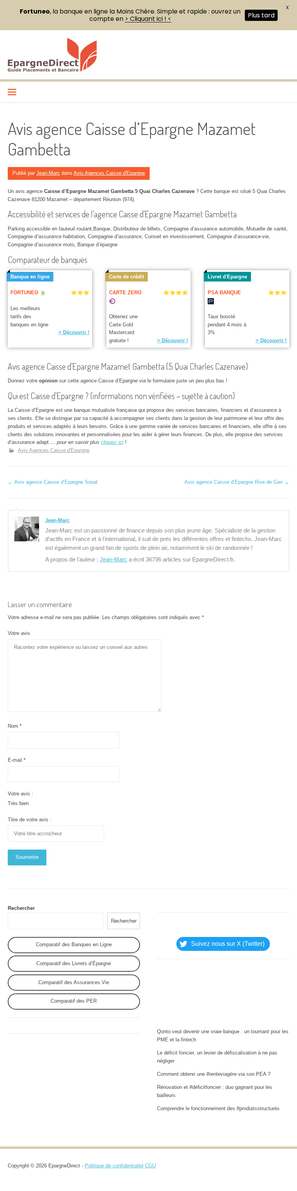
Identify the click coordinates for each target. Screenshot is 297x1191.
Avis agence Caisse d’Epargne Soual (52, 482)
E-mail (17, 760)
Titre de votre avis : (29, 819)
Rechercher (21, 908)
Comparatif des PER (74, 1001)
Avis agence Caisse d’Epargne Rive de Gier (236, 482)
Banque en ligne (30, 277)
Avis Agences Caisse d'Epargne (109, 173)
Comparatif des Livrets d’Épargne (73, 963)
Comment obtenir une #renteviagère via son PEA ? (213, 1074)
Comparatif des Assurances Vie (73, 982)
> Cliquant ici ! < (148, 18)
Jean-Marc (48, 173)
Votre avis (19, 633)
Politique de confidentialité (114, 1166)
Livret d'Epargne (227, 277)
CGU (150, 1166)
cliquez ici (112, 442)
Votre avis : (20, 794)
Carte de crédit (126, 277)
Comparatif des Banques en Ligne (74, 944)
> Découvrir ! (73, 332)
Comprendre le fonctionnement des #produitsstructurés (218, 1108)
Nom (15, 726)
